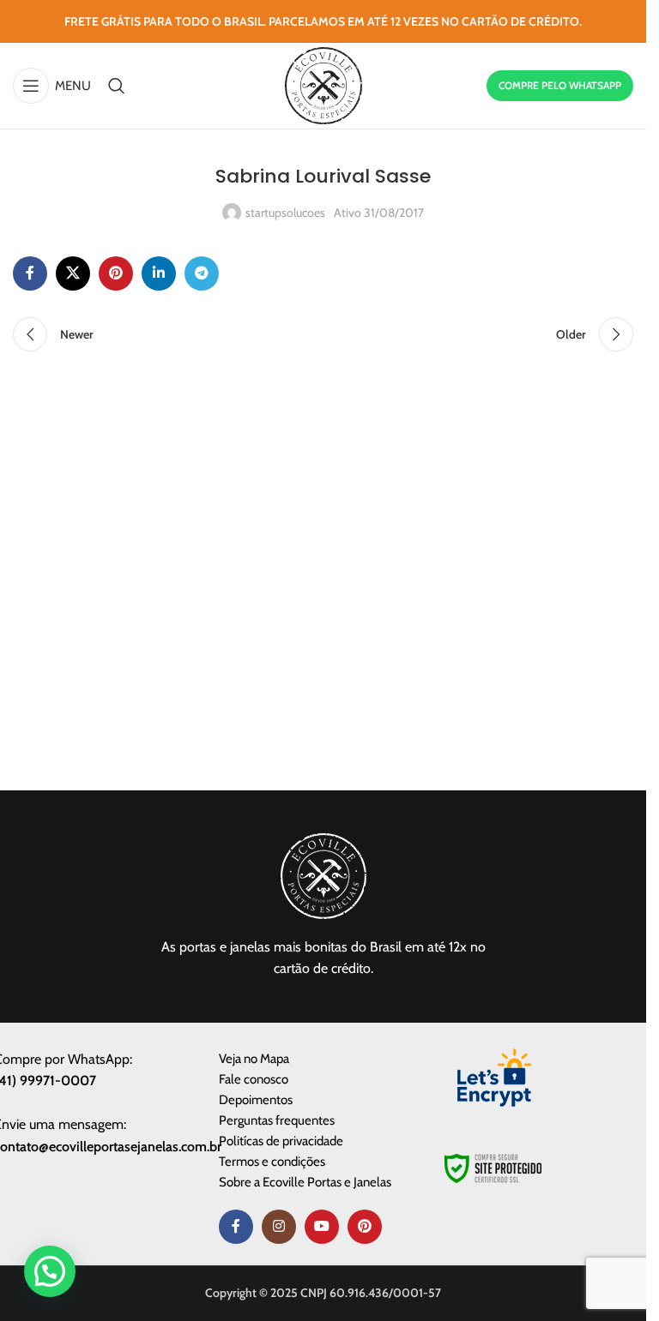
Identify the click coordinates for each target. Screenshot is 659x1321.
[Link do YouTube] (322, 1227)
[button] (50, 1271)
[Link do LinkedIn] (159, 273)
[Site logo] (323, 84)
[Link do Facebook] (30, 273)
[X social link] (73, 273)
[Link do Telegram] (201, 273)
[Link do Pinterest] (116, 273)
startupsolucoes (285, 212)
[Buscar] (117, 86)
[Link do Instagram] (279, 1227)
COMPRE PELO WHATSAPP (560, 85)
